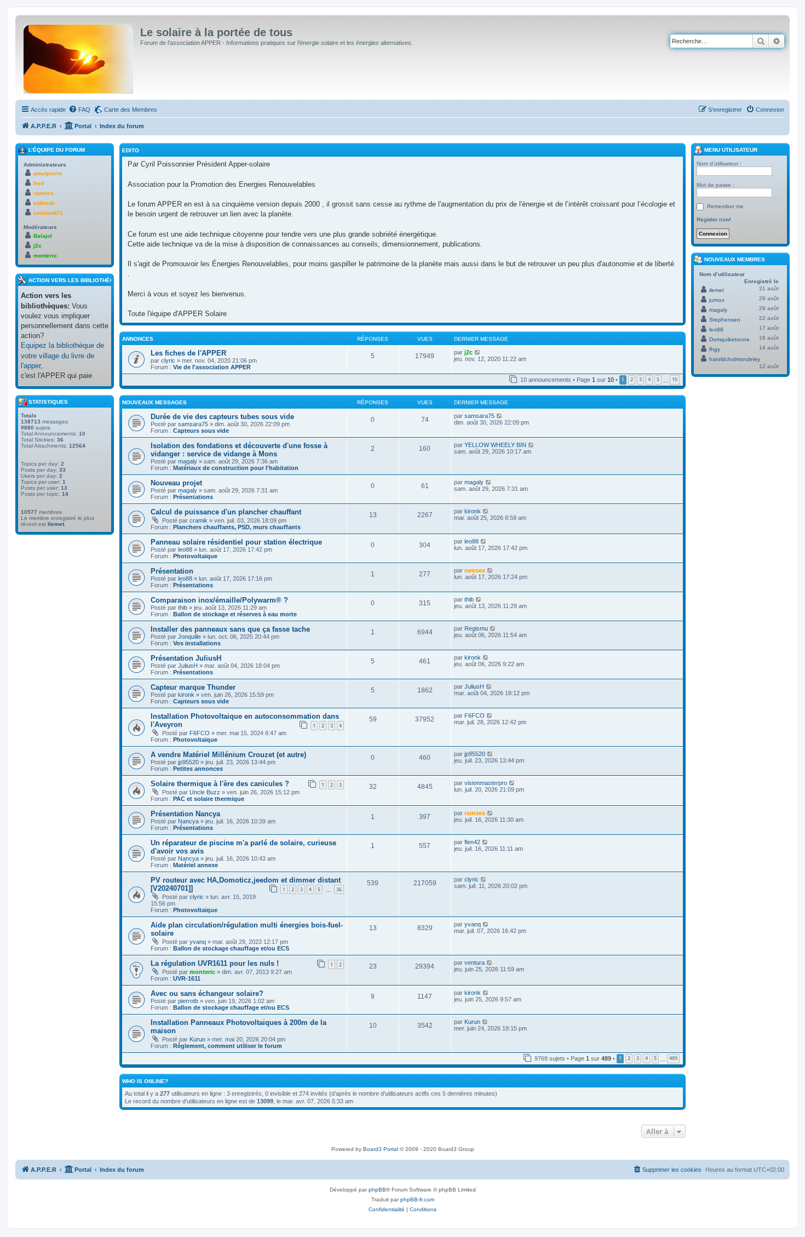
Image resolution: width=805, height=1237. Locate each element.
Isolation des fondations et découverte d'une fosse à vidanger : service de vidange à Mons (239, 450)
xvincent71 (48, 213)
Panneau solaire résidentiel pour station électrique (236, 542)
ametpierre (47, 173)
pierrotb (188, 1001)
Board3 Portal (380, 1149)
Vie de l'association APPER (212, 367)
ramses (474, 570)
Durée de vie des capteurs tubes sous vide (222, 417)
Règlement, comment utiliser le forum (227, 1046)
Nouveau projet (176, 483)
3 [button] (640, 379)
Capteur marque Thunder (193, 687)
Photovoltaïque (195, 556)
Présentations (193, 497)
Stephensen (724, 320)
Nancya (188, 821)
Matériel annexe (195, 865)
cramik (198, 520)
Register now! (714, 219)
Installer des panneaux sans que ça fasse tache (230, 629)
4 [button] (649, 379)
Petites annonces (198, 768)
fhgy (714, 349)
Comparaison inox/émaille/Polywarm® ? (219, 600)
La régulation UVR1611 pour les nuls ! (215, 963)
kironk (472, 511)
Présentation (172, 571)
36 (339, 889)
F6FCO (199, 733)
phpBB (377, 1190)
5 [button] (658, 379)
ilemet (56, 524)
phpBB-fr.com (417, 1199)
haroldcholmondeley (734, 359)
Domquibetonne (729, 339)
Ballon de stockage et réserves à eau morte (235, 614)
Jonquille (189, 636)
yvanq (197, 941)
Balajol (42, 236)
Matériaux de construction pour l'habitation (235, 468)
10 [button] (674, 379)
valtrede (44, 203)
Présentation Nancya (185, 814)
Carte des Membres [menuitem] (130, 109)
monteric (202, 972)
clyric (168, 360)
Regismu (476, 628)
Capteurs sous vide (201, 430)
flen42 (472, 842)
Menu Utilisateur (730, 150)
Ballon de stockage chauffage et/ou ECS (231, 948)
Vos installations (197, 643)
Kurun (197, 1039)
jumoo (717, 300)
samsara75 (193, 424)
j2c (468, 352)
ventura (474, 962)
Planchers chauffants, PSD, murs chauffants (237, 527)
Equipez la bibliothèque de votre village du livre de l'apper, (62, 355)
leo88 (185, 549)
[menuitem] (79, 109)
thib (182, 607)
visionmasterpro (485, 783)
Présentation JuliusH (186, 658)
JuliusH (188, 665)
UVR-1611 (186, 978)
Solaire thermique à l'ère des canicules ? (220, 784)
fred (38, 183)
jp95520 (188, 762)
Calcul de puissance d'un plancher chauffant (226, 512)
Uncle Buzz (204, 792)
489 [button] (673, 1058)
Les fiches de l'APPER (188, 353)
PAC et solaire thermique (208, 798)
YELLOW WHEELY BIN (495, 445)
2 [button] (631, 379)
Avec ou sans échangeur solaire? (207, 993)
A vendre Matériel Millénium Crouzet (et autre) (228, 755)
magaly (187, 461)
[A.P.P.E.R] (79, 56)
